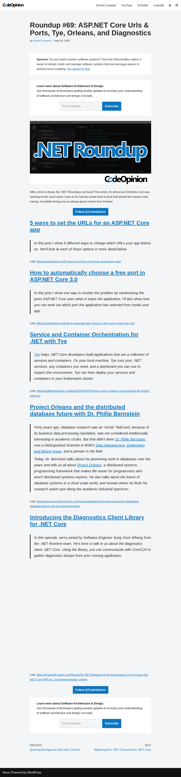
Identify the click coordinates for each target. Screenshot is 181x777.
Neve (6, 772)
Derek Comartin (106, 5)
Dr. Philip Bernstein (130, 439)
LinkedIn (158, 5)
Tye (37, 354)
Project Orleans (89, 465)
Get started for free (78, 68)
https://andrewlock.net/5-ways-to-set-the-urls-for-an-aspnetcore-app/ (79, 261)
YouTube (126, 5)
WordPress (34, 772)
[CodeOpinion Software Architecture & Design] (13, 5)
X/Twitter (142, 5)
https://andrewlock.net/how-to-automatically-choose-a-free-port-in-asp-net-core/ (86, 323)
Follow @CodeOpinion (90, 211)
